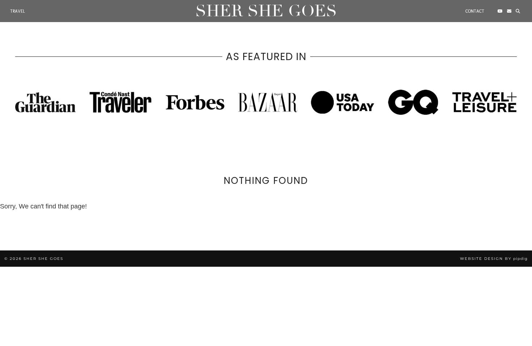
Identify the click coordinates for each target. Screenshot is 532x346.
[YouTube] (500, 11)
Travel (17, 11)
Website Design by (494, 258)
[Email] (509, 11)
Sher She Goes (266, 11)
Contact (474, 11)
